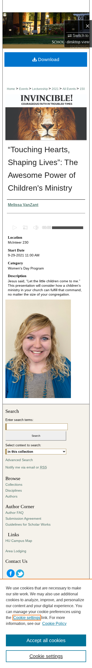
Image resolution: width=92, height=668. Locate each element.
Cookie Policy (54, 623)
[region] (46, 623)
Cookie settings (26, 618)
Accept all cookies (46, 640)
